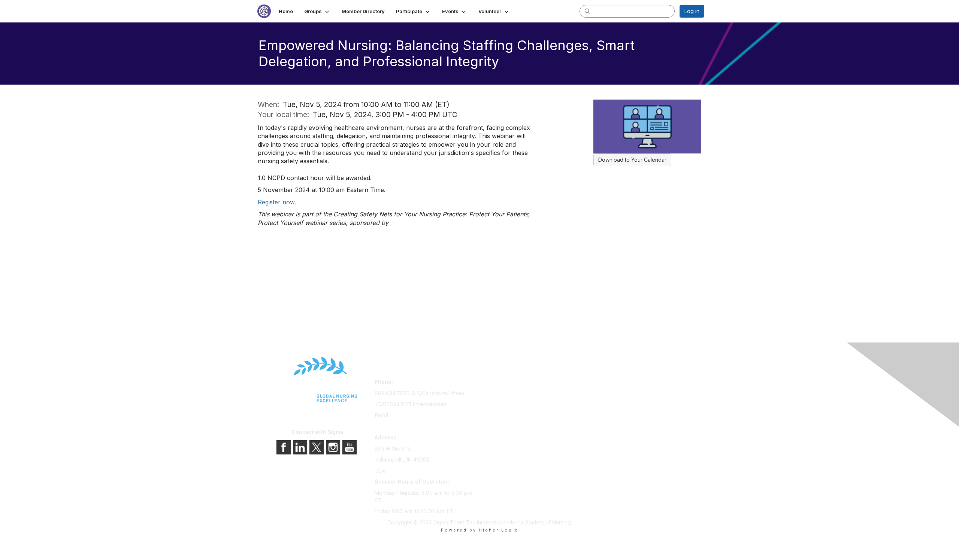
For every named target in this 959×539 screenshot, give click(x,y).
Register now (276, 202)
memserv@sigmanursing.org (409, 426)
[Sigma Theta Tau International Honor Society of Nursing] (317, 380)
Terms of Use (607, 404)
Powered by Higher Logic (479, 530)
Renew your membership (513, 404)
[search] (587, 11)
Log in (691, 11)
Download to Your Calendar (632, 159)
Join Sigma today (503, 383)
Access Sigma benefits (510, 394)
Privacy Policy (608, 394)
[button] (317, 11)
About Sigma (606, 383)
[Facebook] (284, 447)
